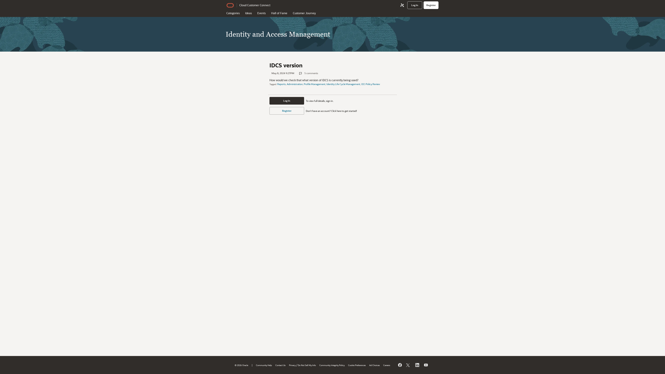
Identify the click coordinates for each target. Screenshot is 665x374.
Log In (286, 100)
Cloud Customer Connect (254, 5)
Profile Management (314, 84)
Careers (386, 365)
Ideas (248, 13)
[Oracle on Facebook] (399, 365)
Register (286, 110)
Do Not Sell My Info (307, 365)
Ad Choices (374, 365)
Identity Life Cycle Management (343, 84)
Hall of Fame (279, 13)
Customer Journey (304, 13)
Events (261, 13)
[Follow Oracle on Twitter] (408, 365)
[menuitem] (414, 5)
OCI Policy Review (370, 84)
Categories (233, 13)
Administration (295, 84)
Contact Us (280, 365)
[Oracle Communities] (402, 5)
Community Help (264, 365)
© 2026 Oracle (241, 365)
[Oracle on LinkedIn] (417, 365)
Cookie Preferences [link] (357, 365)
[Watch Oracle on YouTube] (425, 365)
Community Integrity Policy (332, 365)
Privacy (292, 365)
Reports (281, 84)
